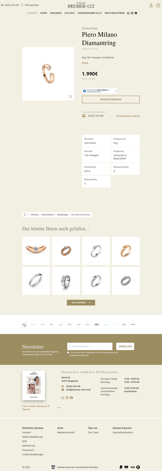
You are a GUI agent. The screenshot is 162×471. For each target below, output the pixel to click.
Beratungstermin (115, 13)
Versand (26, 432)
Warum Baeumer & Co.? (90, 13)
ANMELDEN (125, 346)
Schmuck (32, 13)
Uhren (43, 13)
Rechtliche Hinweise (32, 428)
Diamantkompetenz (123, 432)
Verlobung (56, 13)
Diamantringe (63, 215)
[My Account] (151, 5)
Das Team (93, 432)
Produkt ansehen (36, 260)
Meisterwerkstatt (65, 432)
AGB (24, 441)
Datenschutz (28, 445)
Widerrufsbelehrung (32, 436)
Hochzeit (70, 13)
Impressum (28, 450)
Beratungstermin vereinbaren (128, 115)
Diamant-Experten (122, 428)
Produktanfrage (111, 99)
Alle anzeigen (81, 302)
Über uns (92, 428)
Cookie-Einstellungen (32, 454)
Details (85, 62)
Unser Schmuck (48, 215)
